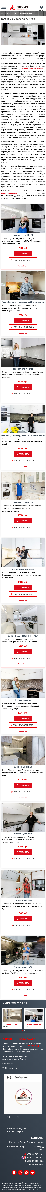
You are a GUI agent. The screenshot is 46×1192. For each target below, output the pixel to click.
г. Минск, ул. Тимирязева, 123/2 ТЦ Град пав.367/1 (25, 1148)
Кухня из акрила (23, 700)
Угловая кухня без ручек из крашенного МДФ (23, 435)
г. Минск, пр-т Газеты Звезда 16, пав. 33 (26, 1142)
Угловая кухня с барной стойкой (12, 1024)
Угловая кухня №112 (23, 502)
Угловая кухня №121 (23, 235)
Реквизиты (14, 1116)
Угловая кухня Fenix (23, 369)
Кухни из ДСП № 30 (23, 767)
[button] (22, 1030)
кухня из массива (9, 193)
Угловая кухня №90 (23, 900)
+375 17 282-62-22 (35, 1161)
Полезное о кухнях (17, 1128)
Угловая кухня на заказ (23, 569)
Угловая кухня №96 (23, 967)
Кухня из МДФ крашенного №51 (23, 636)
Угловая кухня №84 (23, 833)
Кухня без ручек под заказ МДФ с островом (23, 302)
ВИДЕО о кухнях (16, 1131)
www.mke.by (7, 1063)
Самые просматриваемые (14, 1003)
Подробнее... (23, 266)
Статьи (7, 13)
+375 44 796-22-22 (35, 1154)
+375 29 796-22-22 (35, 1157)
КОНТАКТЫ (37, 1138)
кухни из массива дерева (32, 68)
